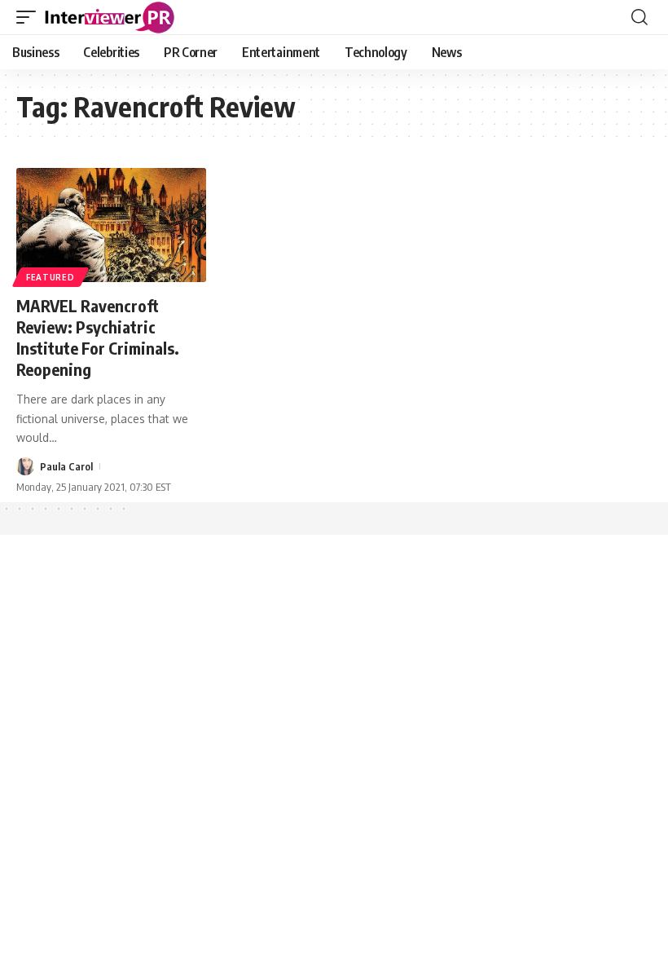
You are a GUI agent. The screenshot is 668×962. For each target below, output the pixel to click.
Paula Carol (66, 466)
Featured (50, 277)
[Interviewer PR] (110, 17)
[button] (30, 17)
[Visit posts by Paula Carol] (25, 466)
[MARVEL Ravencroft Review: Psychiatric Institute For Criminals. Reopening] (111, 225)
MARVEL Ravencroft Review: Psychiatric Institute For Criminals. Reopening (97, 337)
